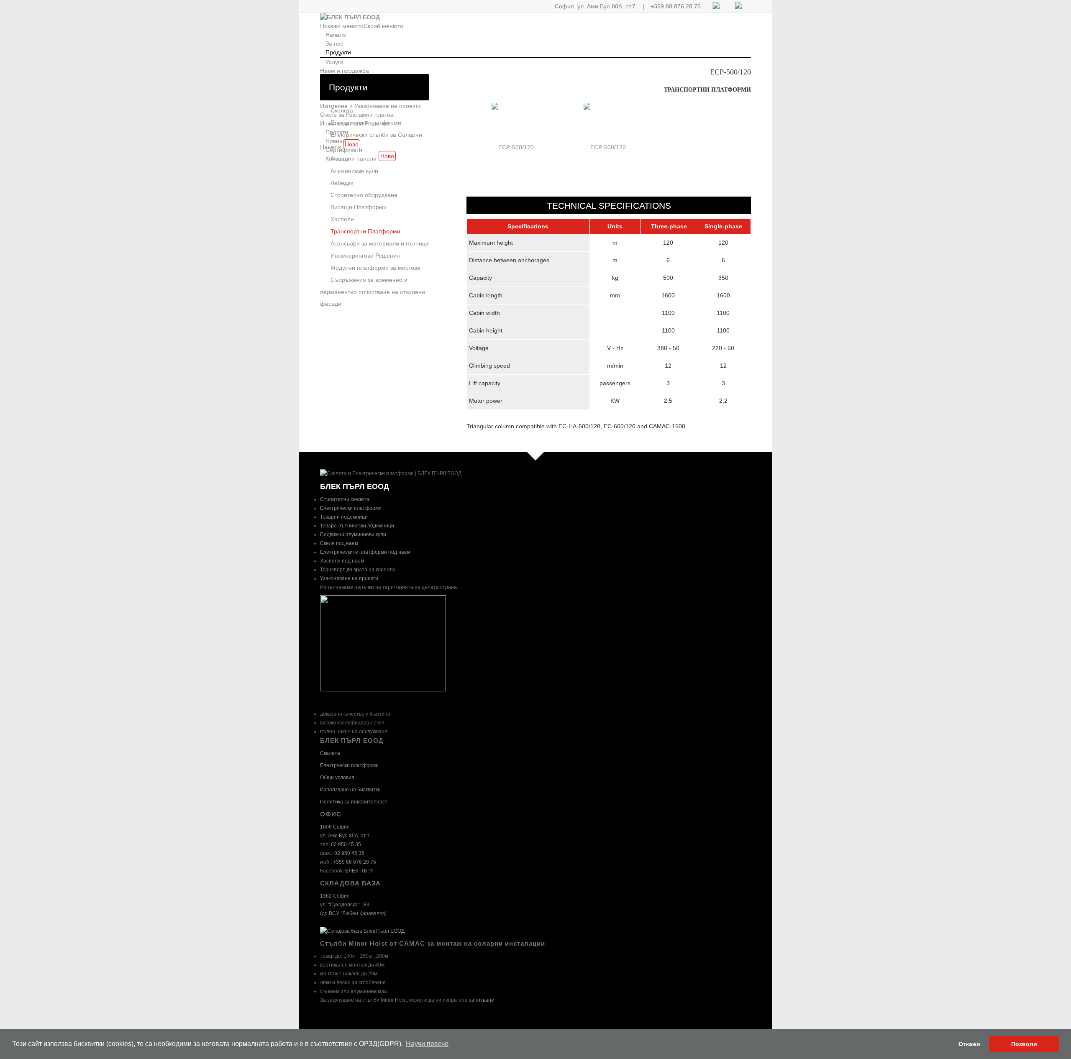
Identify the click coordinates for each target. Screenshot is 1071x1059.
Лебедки (342, 182)
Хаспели (342, 219)
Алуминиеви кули (354, 170)
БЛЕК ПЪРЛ (359, 871)
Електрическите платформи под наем (365, 552)
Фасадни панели (362, 157)
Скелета (342, 110)
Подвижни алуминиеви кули (353, 534)
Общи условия (337, 777)
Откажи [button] (969, 1044)
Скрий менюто (383, 26)
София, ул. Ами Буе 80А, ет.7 (595, 6)
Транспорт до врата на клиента (357, 570)
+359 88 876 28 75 (676, 6)
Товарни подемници (344, 517)
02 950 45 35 (346, 844)
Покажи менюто (342, 26)
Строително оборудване (364, 195)
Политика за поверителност (353, 802)
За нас (334, 43)
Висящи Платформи (359, 207)
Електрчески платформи (349, 765)
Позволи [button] (1024, 1044)
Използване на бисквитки (350, 790)
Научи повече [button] (427, 1043)
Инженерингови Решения (365, 255)
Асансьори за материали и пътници (380, 243)
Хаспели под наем (342, 561)
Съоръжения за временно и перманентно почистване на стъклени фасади (372, 291)
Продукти (338, 52)
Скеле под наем (339, 543)
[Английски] (738, 7)
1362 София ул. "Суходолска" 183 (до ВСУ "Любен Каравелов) (353, 904)
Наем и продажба (344, 70)
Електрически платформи (366, 122)
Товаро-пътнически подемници (357, 526)
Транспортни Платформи (365, 231)
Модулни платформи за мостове (375, 267)
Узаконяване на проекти (349, 578)
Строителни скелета (344, 499)
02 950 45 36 (349, 853)
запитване (481, 1000)
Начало (335, 34)
